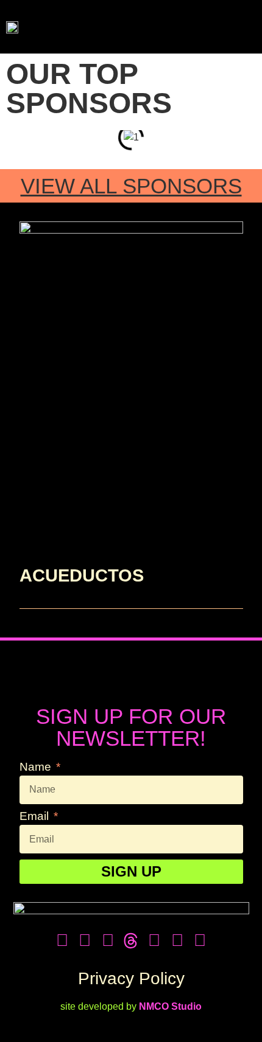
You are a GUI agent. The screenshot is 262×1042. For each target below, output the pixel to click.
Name (36, 767)
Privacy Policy (131, 978)
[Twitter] (62, 940)
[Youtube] (177, 940)
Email (35, 816)
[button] (239, 26)
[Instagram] (154, 940)
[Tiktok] (107, 940)
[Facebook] (85, 940)
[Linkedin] (199, 940)
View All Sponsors (131, 186)
